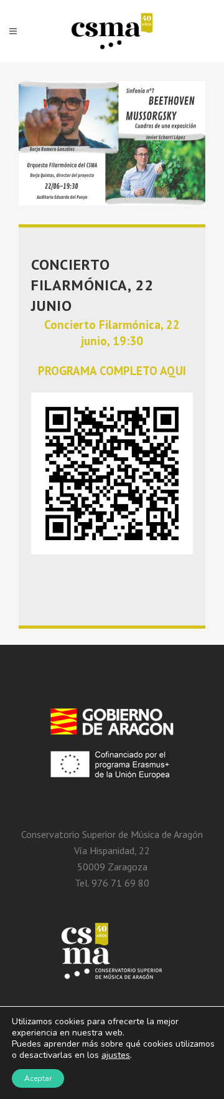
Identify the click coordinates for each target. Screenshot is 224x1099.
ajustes (115, 1055)
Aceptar (38, 1078)
